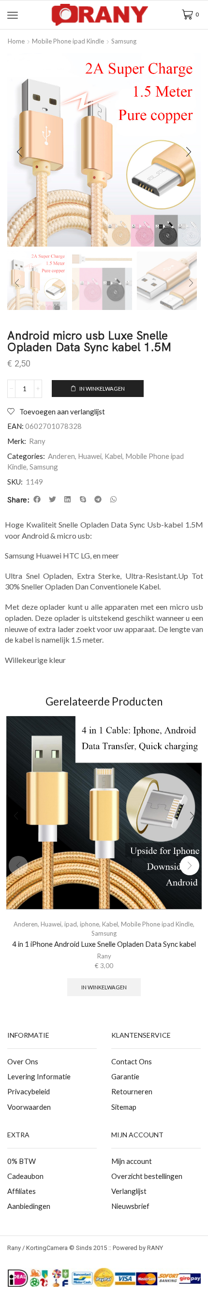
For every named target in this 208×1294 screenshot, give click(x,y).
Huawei (90, 456)
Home (16, 41)
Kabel (113, 456)
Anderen (61, 456)
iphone (89, 924)
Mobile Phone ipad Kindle (68, 41)
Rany (37, 441)
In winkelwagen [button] (104, 987)
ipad (70, 924)
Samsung (123, 41)
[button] (12, 15)
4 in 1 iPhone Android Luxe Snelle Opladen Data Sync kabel (104, 944)
